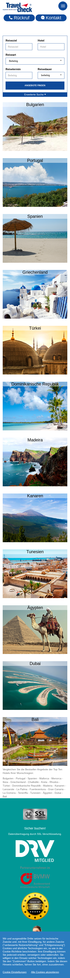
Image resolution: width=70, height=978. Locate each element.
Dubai (58, 792)
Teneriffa (23, 792)
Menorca (56, 778)
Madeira (47, 785)
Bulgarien (8, 778)
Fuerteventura (38, 789)
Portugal (20, 778)
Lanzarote (8, 789)
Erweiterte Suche (34, 94)
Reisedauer (45, 69)
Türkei (6, 785)
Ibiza (5, 782)
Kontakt (53, 17)
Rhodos (54, 782)
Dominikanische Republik (26, 785)
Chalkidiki (33, 782)
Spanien (32, 778)
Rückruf (21, 17)
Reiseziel (11, 40)
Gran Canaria (56, 789)
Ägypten (47, 792)
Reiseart (11, 54)
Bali (5, 796)
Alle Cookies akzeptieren (45, 972)
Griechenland (18, 782)
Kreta (44, 782)
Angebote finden (35, 85)
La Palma (22, 789)
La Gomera (9, 792)
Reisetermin (13, 69)
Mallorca (44, 778)
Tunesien (35, 792)
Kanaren (59, 785)
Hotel (41, 40)
